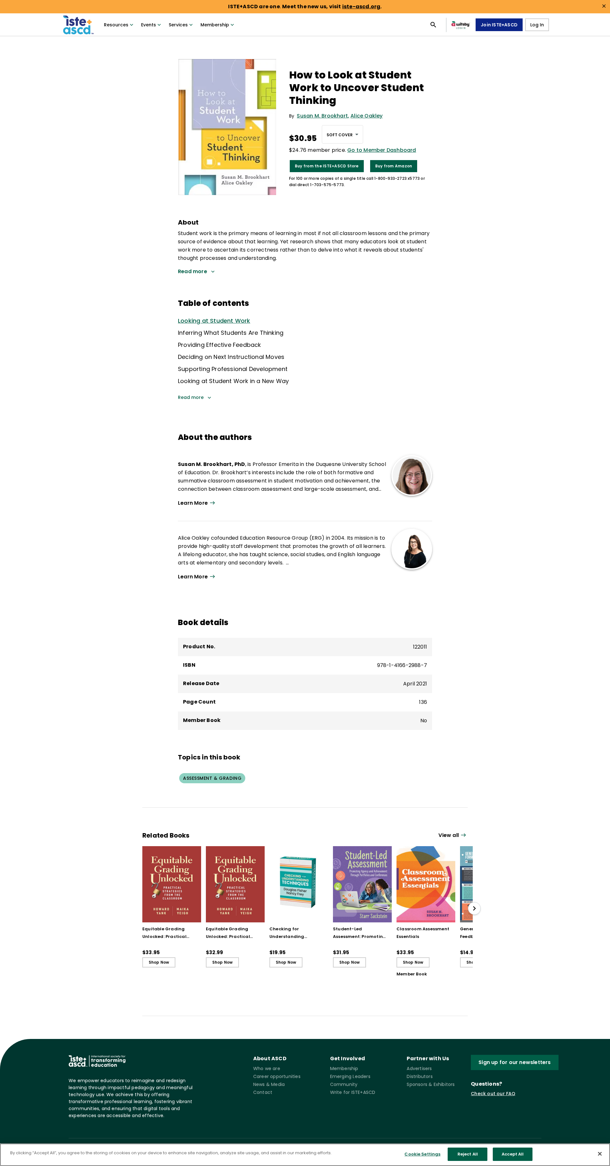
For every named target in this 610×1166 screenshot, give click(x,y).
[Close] (600, 1154)
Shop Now (159, 962)
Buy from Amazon (393, 166)
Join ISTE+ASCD (499, 25)
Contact (262, 1092)
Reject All (468, 1154)
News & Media (269, 1084)
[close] (604, 6)
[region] (305, 1154)
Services (178, 25)
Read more (191, 397)
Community (344, 1084)
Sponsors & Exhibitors (431, 1084)
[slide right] (474, 908)
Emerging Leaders (350, 1076)
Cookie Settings (422, 1154)
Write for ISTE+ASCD (353, 1092)
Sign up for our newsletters (514, 1062)
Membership (214, 25)
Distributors (419, 1076)
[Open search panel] (433, 25)
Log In (537, 25)
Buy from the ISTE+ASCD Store (327, 166)
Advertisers (419, 1068)
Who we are (266, 1068)
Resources (116, 25)
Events (148, 25)
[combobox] (342, 134)
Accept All (513, 1154)
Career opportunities (277, 1076)
